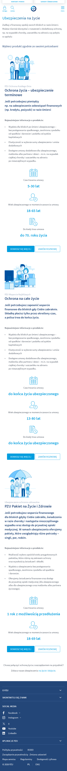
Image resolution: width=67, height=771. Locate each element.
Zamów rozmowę (47, 249)
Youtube (12, 728)
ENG (38, 764)
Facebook (12, 712)
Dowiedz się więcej (20, 249)
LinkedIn (12, 733)
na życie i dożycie (47, 670)
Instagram (13, 717)
